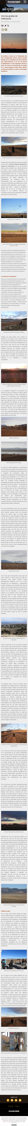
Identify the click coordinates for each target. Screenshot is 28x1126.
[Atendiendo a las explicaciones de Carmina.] (14, 959)
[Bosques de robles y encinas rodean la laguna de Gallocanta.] (14, 627)
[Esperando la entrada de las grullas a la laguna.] (14, 321)
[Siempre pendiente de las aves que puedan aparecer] (14, 146)
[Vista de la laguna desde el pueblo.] (14, 451)
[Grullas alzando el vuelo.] (14, 560)
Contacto (17, 1106)
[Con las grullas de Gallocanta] (14, 43)
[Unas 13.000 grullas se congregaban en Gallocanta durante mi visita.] (14, 233)
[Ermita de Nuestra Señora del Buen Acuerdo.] (14, 820)
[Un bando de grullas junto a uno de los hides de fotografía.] (14, 893)
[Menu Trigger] (25, 1)
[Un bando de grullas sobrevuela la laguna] (14, 84)
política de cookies (7, 1121)
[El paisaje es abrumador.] (14, 1001)
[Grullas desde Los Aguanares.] (14, 208)
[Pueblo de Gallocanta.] (14, 426)
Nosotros (11, 1106)
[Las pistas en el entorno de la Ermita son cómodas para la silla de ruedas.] (14, 733)
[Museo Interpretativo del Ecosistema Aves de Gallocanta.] (14, 1041)
